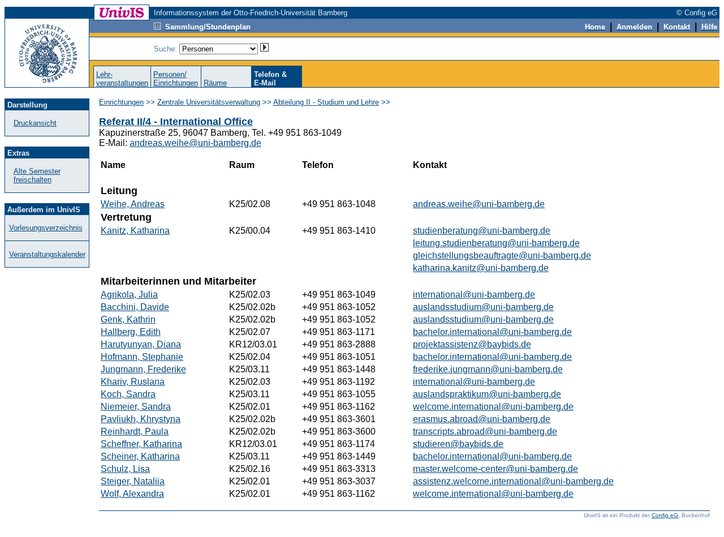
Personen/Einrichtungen (175, 78)
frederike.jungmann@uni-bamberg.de (488, 369)
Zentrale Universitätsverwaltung (208, 102)
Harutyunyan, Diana (141, 344)
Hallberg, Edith (131, 332)
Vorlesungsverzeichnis (46, 228)
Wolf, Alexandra (132, 494)
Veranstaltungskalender (47, 254)
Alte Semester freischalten (37, 175)
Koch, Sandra (128, 394)
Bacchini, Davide (135, 307)
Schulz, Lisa (125, 469)
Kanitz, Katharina (135, 230)
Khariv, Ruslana (133, 381)
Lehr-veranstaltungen (122, 78)
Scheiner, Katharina (140, 456)
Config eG (665, 515)
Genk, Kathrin (128, 319)
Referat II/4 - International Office (176, 121)
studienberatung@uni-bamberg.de (481, 230)
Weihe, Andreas (133, 204)
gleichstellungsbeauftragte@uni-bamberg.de (502, 255)
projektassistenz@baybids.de (472, 344)
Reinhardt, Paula (135, 431)
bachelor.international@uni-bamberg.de (492, 332)
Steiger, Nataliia (133, 481)
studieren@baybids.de (458, 444)
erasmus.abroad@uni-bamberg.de (481, 419)
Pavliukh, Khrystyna (140, 419)
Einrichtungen (121, 102)
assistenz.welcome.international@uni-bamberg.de (513, 481)
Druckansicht (35, 123)
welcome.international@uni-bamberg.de (493, 406)
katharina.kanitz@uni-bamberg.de (481, 268)
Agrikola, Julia (129, 294)
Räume (215, 83)
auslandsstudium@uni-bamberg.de (483, 307)
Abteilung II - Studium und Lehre (326, 102)
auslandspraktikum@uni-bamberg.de (487, 394)
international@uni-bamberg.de (474, 294)
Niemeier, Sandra (136, 406)
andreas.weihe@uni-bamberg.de (195, 143)
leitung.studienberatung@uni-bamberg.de (496, 243)
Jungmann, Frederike (143, 369)
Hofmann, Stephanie (142, 357)
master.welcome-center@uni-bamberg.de (495, 469)
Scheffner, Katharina (141, 444)
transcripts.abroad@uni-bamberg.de (485, 431)
